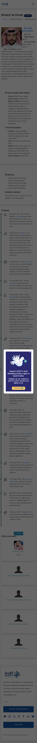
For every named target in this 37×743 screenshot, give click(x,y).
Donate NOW (17, 388)
